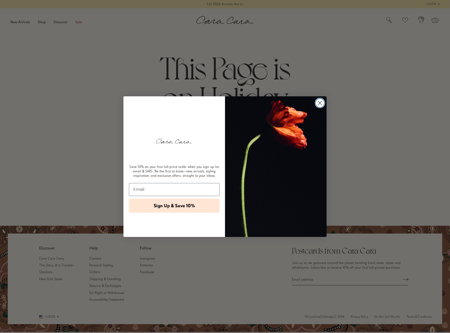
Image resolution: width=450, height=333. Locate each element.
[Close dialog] (319, 103)
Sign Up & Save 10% (174, 206)
